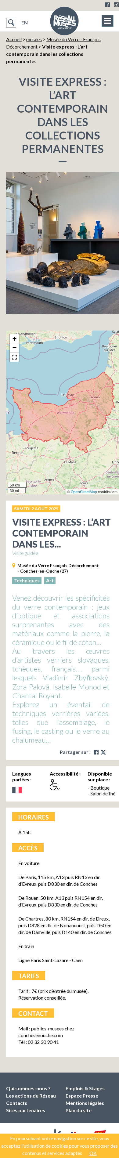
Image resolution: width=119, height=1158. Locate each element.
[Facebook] (107, 4)
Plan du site (79, 1110)
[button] (14, 338)
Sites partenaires (25, 1110)
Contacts (16, 1103)
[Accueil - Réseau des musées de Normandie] (64, 22)
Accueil (14, 39)
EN (24, 22)
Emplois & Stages (85, 1088)
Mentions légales (85, 1103)
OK (93, 1153)
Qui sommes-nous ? (28, 1088)
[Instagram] (116, 4)
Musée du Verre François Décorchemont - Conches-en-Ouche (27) (58, 568)
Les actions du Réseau (31, 1095)
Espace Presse (82, 1095)
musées (34, 39)
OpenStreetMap (84, 491)
